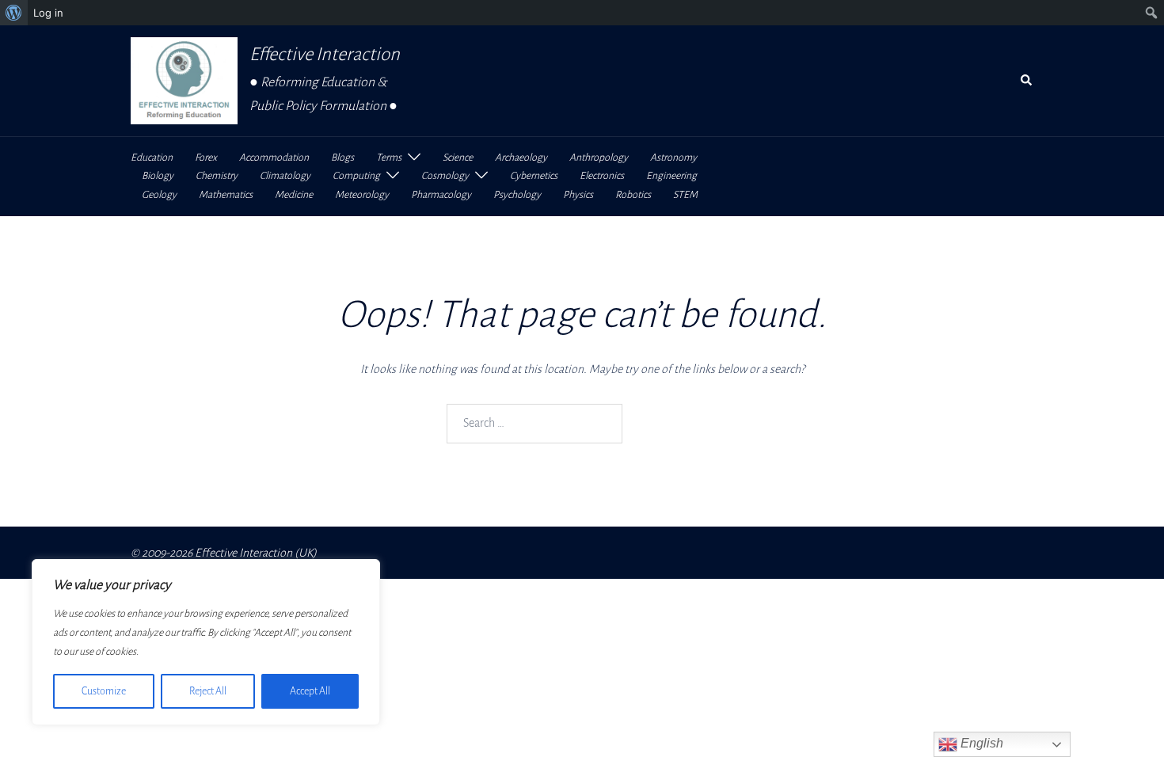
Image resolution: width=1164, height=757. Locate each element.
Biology (157, 175)
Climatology (285, 175)
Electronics (602, 175)
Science (458, 157)
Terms (388, 157)
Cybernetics (533, 175)
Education (152, 157)
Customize (104, 691)
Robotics (633, 194)
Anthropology (598, 157)
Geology (159, 194)
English (980, 743)
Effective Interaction (324, 54)
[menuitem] (14, 12)
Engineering (671, 175)
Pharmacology (441, 194)
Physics (578, 194)
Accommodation (274, 157)
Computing (356, 175)
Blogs (342, 157)
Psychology (517, 194)
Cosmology (445, 175)
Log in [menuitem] (48, 12)
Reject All (207, 691)
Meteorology (362, 194)
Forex (206, 157)
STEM (685, 194)
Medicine (294, 194)
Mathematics (226, 194)
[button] (1027, 80)
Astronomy (673, 157)
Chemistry (217, 175)
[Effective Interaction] (184, 80)
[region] (206, 642)
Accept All (310, 691)
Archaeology (521, 157)
